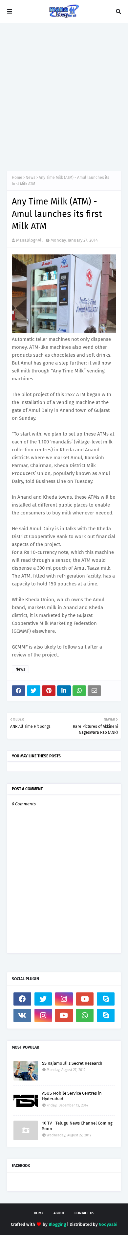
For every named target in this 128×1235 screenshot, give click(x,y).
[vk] (22, 1015)
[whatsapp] (85, 1015)
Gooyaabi (108, 1224)
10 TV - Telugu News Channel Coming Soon (77, 1126)
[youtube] (85, 999)
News (30, 177)
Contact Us (84, 1213)
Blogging (57, 1224)
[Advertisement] (64, 97)
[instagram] (64, 999)
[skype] (106, 999)
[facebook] (22, 999)
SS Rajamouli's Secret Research (72, 1063)
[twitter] (43, 999)
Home (17, 177)
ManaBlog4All (29, 240)
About (59, 1213)
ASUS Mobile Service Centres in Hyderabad (72, 1096)
